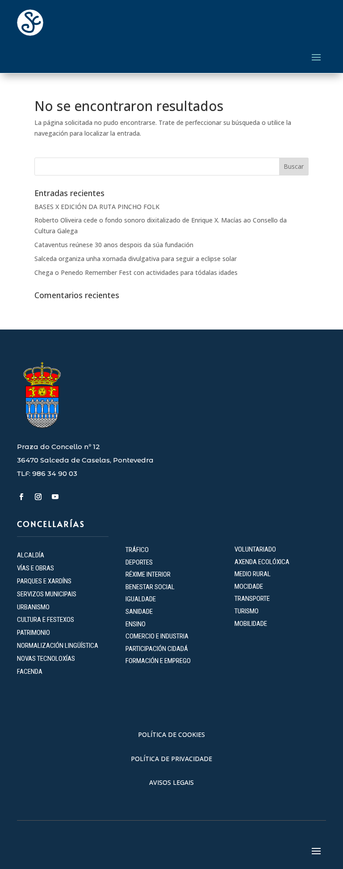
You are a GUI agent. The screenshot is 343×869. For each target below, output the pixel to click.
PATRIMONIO (33, 633)
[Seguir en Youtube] (55, 497)
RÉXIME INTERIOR (148, 574)
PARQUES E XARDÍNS (44, 581)
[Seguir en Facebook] (21, 497)
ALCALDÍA (30, 555)
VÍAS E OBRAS (35, 568)
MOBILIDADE (250, 624)
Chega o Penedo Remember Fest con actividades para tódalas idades (136, 272)
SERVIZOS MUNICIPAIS (46, 594)
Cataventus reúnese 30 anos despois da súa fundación (113, 244)
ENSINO (135, 624)
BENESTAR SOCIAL (150, 587)
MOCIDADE (248, 586)
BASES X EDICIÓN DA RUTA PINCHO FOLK (96, 206)
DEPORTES (139, 562)
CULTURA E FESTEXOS (45, 620)
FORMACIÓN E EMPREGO (158, 661)
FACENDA (29, 672)
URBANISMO (33, 607)
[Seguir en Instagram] (38, 497)
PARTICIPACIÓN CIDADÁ (156, 649)
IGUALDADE (140, 599)
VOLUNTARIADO (255, 549)
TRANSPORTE (252, 599)
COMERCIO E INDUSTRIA (156, 636)
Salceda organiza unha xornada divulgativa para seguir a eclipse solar (135, 258)
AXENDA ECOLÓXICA (261, 562)
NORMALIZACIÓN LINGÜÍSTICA (57, 646)
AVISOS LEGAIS (171, 782)
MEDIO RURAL (252, 574)
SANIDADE (139, 612)
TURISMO (246, 611)
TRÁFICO (137, 550)
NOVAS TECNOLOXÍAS (46, 659)
